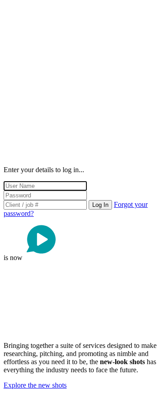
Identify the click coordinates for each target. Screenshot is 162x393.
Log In (100, 204)
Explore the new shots (35, 385)
